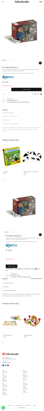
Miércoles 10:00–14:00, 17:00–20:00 (4, 380)
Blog (13, 405)
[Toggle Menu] (2, 1)
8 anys (18, 277)
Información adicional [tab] (7, 112)
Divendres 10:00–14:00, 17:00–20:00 (25, 388)
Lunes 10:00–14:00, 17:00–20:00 (4, 371)
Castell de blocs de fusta (28, 335)
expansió (24, 277)
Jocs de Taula (13, 275)
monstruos (27, 102)
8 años (15, 102)
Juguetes (15, 100)
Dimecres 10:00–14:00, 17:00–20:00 (4, 393)
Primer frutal (5, 171)
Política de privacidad (19, 405)
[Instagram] (8, 365)
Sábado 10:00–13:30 (25, 379)
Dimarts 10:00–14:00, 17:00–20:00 (4, 389)
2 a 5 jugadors (13, 277)
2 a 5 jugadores (10, 102)
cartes (21, 277)
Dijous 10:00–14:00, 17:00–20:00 (25, 384)
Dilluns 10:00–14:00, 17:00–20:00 (4, 385)
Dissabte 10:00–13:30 (25, 392)
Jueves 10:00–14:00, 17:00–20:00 (25, 371)
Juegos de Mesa (10, 100)
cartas (18, 102)
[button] (3, 60)
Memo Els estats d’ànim (7, 335)
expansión (22, 102)
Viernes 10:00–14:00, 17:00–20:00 (25, 376)
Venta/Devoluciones (28, 405)
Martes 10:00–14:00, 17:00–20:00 (4, 376)
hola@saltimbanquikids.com (6, 362)
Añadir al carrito (26, 89)
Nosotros (9, 405)
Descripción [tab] (5, 110)
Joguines (18, 275)
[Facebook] (3, 365)
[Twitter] (6, 365)
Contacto (34, 405)
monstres (29, 277)
